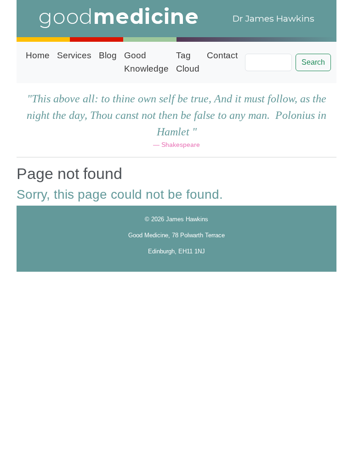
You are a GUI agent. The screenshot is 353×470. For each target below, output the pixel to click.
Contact (222, 55)
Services (74, 55)
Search (313, 62)
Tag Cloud (187, 61)
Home (38, 55)
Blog (108, 55)
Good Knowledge (146, 61)
